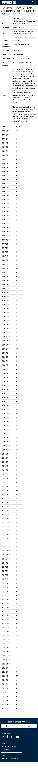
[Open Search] (32, 2)
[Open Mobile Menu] (35, 2)
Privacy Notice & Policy (10, 759)
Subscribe (31, 726)
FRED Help (5, 750)
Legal (3, 755)
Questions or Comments (10, 746)
